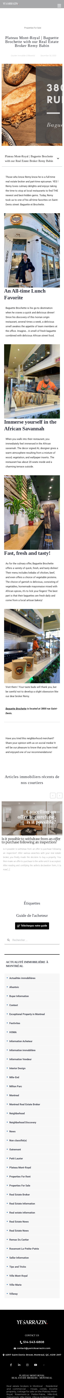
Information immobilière (22, 1050)
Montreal (14, 1095)
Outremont (15, 1149)
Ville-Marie (15, 1284)
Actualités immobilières (22, 978)
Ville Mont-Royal (18, 1275)
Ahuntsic (14, 987)
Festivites (14, 1023)
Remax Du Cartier (19, 1239)
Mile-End (14, 1077)
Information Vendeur (20, 1059)
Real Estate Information (22, 1203)
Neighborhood (17, 1113)
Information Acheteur (20, 1041)
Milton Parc (15, 1086)
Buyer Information (19, 996)
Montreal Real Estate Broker (24, 1104)
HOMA (13, 1032)
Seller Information (19, 1257)
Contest (13, 1005)
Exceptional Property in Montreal (27, 1014)
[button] (58, 158)
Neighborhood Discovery (22, 1122)
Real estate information (22, 1212)
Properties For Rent (20, 1176)
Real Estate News (19, 1221)
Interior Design (17, 1068)
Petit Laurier (16, 1158)
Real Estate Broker (19, 1194)
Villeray (13, 1293)
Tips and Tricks (17, 1266)
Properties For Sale (32, 28)
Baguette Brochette (16, 708)
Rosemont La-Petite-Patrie (24, 1248)
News (12, 1131)
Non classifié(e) (18, 1140)
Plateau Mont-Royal (20, 1167)
